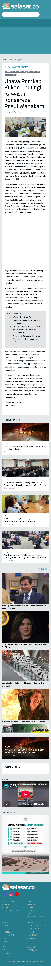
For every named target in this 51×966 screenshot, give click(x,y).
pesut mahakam (33, 72)
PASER (31, 932)
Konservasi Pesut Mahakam (15, 72)
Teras (4, 60)
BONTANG (33, 935)
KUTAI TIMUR (34, 929)
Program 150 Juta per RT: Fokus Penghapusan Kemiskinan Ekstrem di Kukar (27, 339)
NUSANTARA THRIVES (35, 917)
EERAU (32, 938)
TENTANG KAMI (8, 901)
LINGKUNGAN (9, 935)
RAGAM (7, 941)
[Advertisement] (25, 41)
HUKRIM (7, 932)
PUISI (6, 950)
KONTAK (5, 907)
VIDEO (29, 953)
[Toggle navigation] (5, 22)
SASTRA (5, 947)
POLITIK (7, 929)
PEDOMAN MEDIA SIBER (11, 911)
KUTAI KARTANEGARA (37, 926)
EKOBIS (6, 938)
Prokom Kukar (10, 75)
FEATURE (30, 911)
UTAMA (7, 926)
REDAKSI (5, 904)
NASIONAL (31, 904)
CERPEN (7, 953)
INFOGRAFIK (32, 950)
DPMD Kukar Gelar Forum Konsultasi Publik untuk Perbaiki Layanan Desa (26, 320)
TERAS (30, 901)
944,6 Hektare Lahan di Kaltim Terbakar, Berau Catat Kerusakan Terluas (24, 751)
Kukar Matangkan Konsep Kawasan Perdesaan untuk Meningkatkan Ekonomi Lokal (27, 329)
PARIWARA (31, 947)
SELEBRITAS (32, 907)
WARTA (5, 923)
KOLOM (30, 914)
